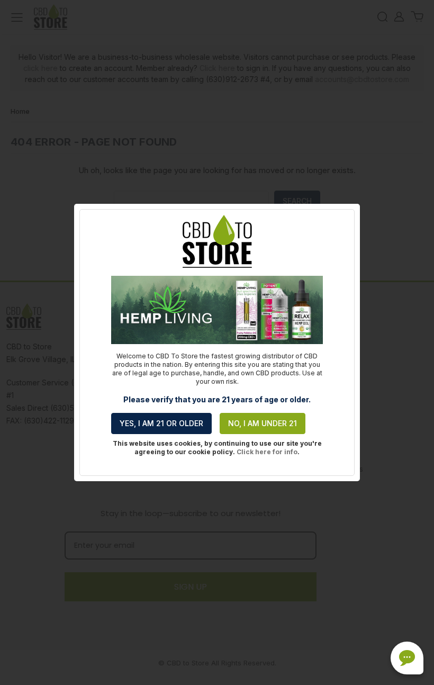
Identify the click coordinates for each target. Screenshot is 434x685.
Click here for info (267, 452)
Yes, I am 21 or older (161, 423)
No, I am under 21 (262, 423)
